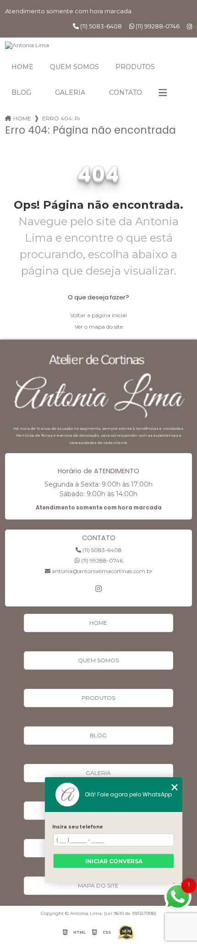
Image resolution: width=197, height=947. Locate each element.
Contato (125, 92)
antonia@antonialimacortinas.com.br (101, 571)
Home (22, 67)
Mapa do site (98, 885)
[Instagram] (189, 27)
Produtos (135, 67)
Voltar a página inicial (98, 315)
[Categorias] (162, 93)
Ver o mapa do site (99, 326)
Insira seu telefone (77, 827)
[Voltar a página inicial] (98, 45)
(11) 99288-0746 (157, 26)
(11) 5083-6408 (100, 26)
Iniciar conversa (113, 861)
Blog (21, 92)
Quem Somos (74, 67)
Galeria (70, 92)
